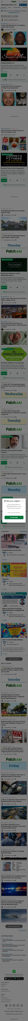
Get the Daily (14, 517)
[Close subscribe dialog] (22, 501)
